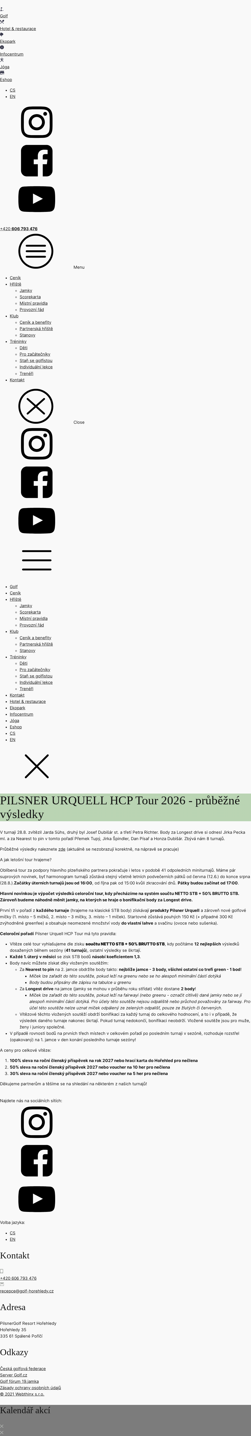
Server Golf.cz (13, 1375)
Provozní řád (32, 309)
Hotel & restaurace (28, 701)
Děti (23, 347)
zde (61, 849)
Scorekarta (30, 296)
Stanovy (27, 335)
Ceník (15, 277)
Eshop (16, 726)
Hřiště (15, 284)
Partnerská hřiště (36, 328)
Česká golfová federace (23, 1368)
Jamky (26, 290)
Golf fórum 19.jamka (19, 1381)
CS (12, 90)
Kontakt (17, 379)
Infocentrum (21, 714)
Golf (14, 586)
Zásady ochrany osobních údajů (30, 1387)
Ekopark (17, 707)
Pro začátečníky (35, 354)
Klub (14, 316)
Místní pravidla (34, 303)
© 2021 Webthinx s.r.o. (22, 1394)
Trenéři (26, 373)
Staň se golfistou (36, 360)
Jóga (14, 720)
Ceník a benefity (35, 322)
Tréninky (18, 341)
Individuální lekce (36, 366)
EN (12, 96)
